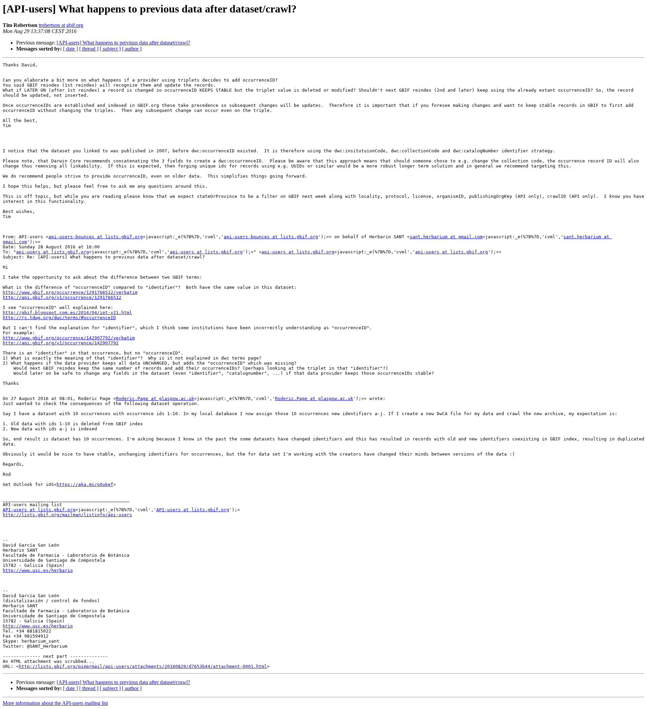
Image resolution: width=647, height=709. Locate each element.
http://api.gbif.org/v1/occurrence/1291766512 (62, 297)
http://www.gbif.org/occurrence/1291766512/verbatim (70, 292)
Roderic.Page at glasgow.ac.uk (155, 398)
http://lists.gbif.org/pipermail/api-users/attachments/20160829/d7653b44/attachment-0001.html (143, 666)
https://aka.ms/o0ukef (85, 484)
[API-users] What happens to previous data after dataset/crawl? (123, 42)
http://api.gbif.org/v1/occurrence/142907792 (61, 342)
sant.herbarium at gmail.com (446, 236)
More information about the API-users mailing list (55, 703)
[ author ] (132, 49)
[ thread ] (88, 49)
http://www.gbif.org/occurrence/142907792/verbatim (69, 337)
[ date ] (70, 49)
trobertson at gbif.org (61, 25)
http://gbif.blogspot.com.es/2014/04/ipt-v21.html (67, 312)
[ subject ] (110, 49)
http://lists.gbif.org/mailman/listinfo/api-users (67, 514)
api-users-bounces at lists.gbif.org (96, 236)
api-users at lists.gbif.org (52, 251)
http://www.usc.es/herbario (38, 570)
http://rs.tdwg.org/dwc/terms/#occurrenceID (59, 317)
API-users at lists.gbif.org (39, 509)
